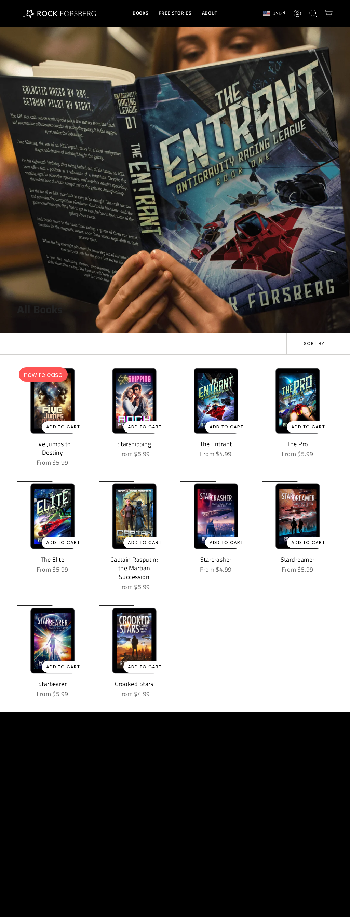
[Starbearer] (52, 640)
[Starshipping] (134, 401)
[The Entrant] (215, 401)
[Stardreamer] (297, 516)
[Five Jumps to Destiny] (52, 401)
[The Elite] (52, 516)
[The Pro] (297, 401)
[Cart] (329, 13)
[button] (140, 13)
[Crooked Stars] (134, 640)
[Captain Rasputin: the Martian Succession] (134, 516)
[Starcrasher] (215, 516)
